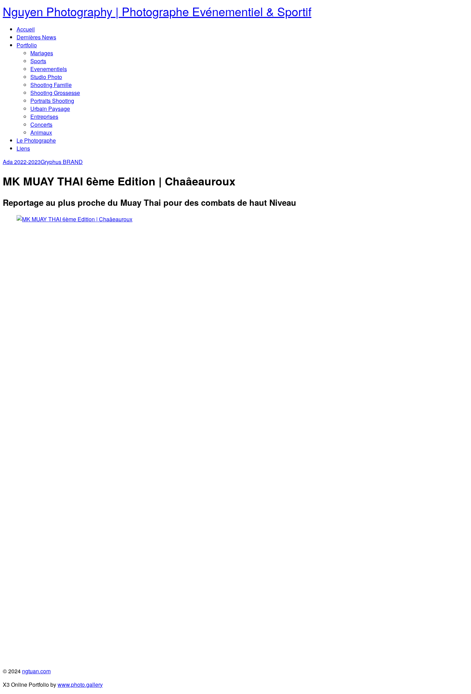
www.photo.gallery (80, 684)
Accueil (26, 29)
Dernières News (36, 37)
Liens (23, 148)
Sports (38, 61)
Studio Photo (46, 77)
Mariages (41, 53)
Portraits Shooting (52, 101)
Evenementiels (48, 69)
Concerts (41, 124)
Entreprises (44, 117)
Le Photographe (36, 140)
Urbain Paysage (50, 109)
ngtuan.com (36, 671)
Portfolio (27, 45)
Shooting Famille (51, 85)
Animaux (41, 132)
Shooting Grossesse (55, 93)
